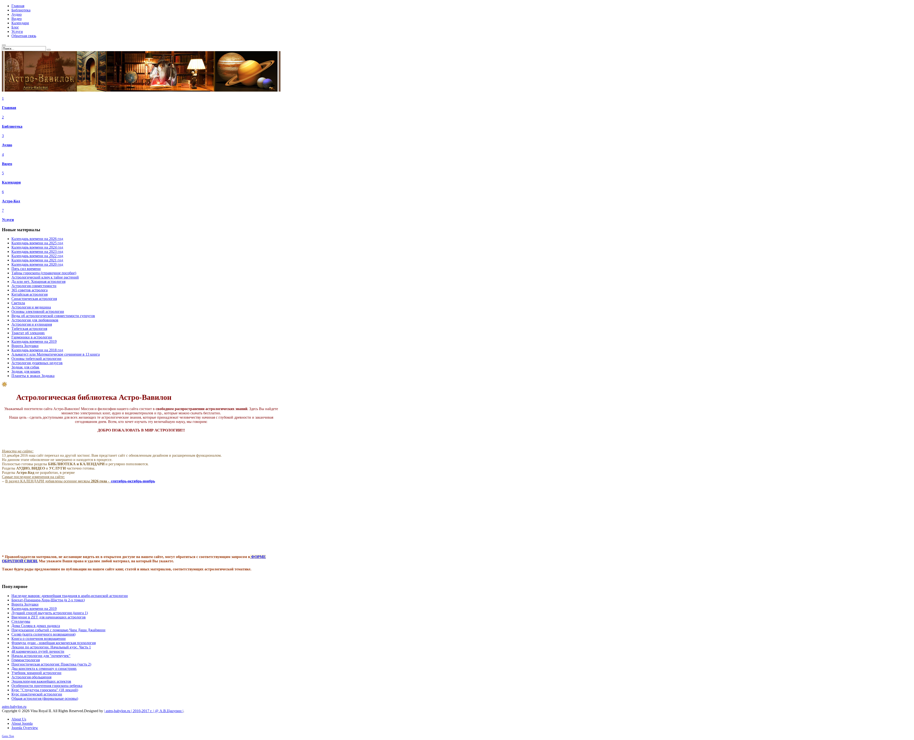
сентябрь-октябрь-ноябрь (133, 481)
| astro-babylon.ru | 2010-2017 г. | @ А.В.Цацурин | (143, 711)
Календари (11, 182)
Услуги (8, 220)
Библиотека (12, 126)
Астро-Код (11, 201)
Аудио (7, 145)
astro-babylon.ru (14, 707)
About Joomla (22, 723)
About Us (18, 719)
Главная (9, 108)
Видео (7, 164)
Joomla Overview (24, 728)
